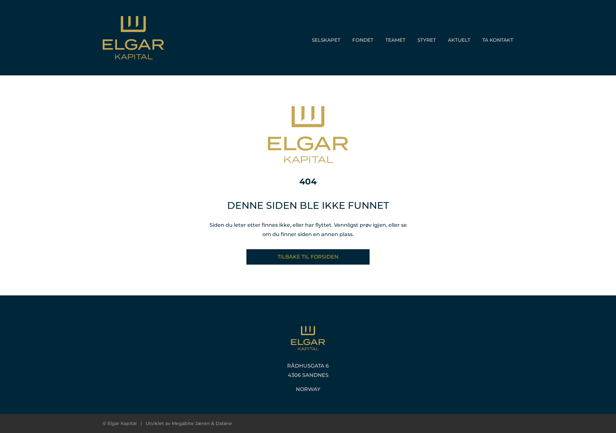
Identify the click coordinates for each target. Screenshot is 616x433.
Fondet (362, 40)
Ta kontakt (497, 40)
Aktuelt (459, 40)
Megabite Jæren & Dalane (202, 423)
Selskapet (326, 40)
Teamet (395, 40)
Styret (426, 40)
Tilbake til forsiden (308, 257)
